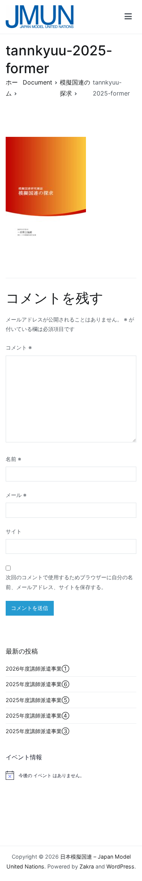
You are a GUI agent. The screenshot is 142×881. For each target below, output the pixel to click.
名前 (13, 459)
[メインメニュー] (128, 17)
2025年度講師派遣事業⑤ (37, 700)
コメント (19, 347)
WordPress (120, 866)
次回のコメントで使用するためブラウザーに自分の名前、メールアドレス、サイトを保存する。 (69, 582)
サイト (14, 531)
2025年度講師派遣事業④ (37, 715)
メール (16, 495)
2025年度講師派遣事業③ (37, 731)
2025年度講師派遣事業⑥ (37, 684)
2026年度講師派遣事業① (37, 668)
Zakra (87, 866)
